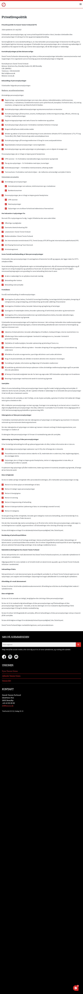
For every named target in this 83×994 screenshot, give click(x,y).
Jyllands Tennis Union (11, 676)
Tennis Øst (6, 681)
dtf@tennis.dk (7, 706)
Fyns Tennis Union (10, 671)
